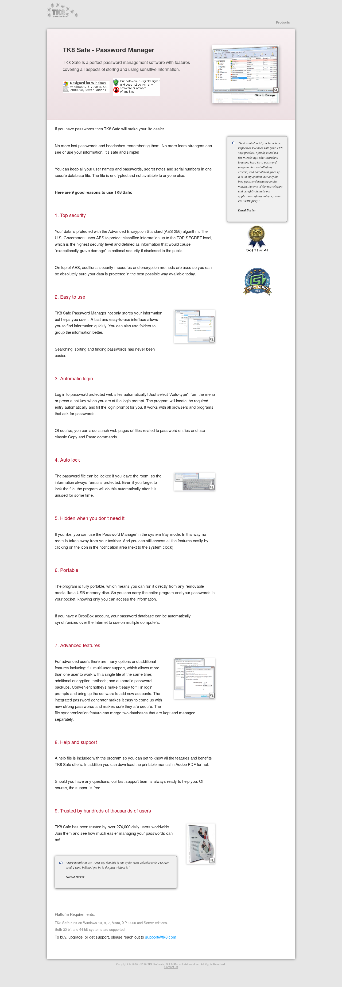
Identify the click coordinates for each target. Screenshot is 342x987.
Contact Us (171, 967)
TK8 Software (63, 10)
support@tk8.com (160, 937)
